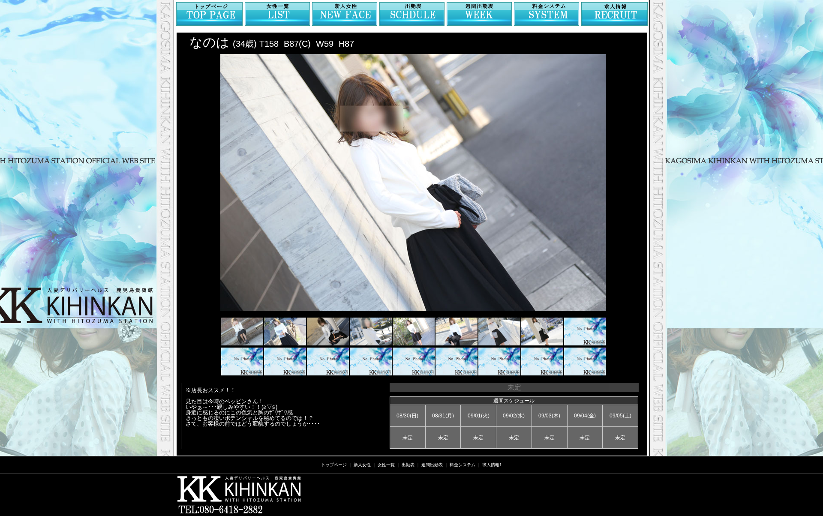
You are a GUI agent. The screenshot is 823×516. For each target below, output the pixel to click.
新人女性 (362, 464)
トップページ (334, 464)
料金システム (462, 464)
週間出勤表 (432, 464)
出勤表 (408, 464)
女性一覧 (386, 464)
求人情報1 (492, 464)
